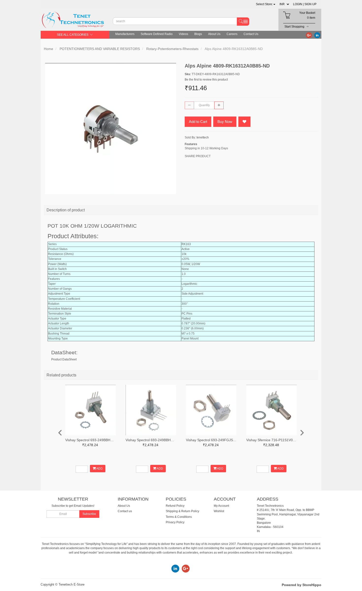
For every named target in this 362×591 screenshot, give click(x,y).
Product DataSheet (64, 359)
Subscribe (89, 514)
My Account (221, 505)
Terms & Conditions (179, 517)
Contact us (125, 511)
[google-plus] (309, 35)
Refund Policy (175, 505)
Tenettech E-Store (71, 584)
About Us (214, 34)
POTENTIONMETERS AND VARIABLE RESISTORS (100, 49)
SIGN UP (310, 4)
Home (48, 49)
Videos (183, 34)
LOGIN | (298, 4)
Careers (232, 34)
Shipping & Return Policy (182, 511)
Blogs (198, 34)
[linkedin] (317, 35)
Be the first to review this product (206, 79)
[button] (265, 4)
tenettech (203, 137)
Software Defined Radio (157, 34)
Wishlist (219, 511)
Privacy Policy (175, 522)
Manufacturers (124, 34)
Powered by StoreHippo (301, 585)
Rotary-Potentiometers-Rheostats (172, 49)
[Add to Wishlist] (244, 122)
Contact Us (251, 34)
